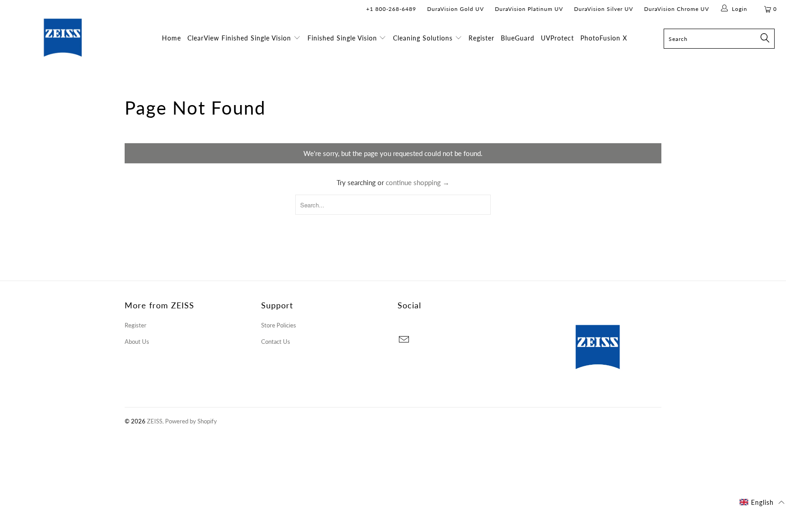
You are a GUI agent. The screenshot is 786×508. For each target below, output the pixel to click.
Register (481, 38)
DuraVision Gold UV (455, 8)
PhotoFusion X (603, 38)
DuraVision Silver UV (603, 8)
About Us (137, 341)
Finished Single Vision (342, 38)
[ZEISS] (63, 48)
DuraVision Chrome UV (676, 8)
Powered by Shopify (191, 421)
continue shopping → (417, 182)
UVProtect (557, 38)
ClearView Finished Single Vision (239, 38)
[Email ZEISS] (404, 340)
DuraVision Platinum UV (529, 8)
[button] (762, 502)
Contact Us (275, 341)
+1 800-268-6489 (391, 8)
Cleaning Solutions (424, 38)
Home (171, 38)
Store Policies (278, 325)
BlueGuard (517, 38)
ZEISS (154, 421)
